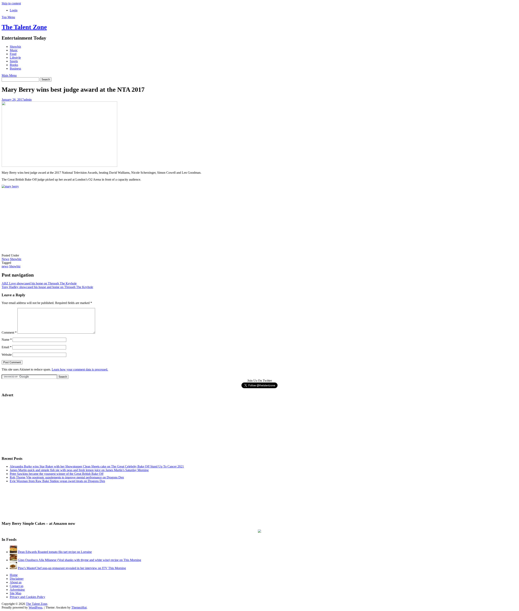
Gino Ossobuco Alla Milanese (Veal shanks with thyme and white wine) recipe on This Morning (79, 560)
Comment (9, 332)
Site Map (15, 593)
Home (14, 575)
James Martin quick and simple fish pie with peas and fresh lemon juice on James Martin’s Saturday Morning (79, 470)
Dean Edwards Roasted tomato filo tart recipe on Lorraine (55, 552)
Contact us (16, 586)
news (5, 266)
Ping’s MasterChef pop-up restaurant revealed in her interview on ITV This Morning (72, 568)
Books (14, 65)
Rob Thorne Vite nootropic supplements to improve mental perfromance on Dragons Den (67, 477)
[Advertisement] (32, 224)
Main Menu (9, 75)
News (5, 259)
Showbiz (15, 46)
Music (14, 50)
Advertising (17, 589)
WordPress (35, 607)
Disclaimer (17, 578)
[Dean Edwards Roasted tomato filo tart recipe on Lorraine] (13, 552)
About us (15, 582)
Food (13, 54)
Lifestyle (15, 57)
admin (28, 99)
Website (7, 354)
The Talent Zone (24, 27)
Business (15, 68)
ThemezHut (79, 607)
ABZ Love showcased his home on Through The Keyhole (39, 283)
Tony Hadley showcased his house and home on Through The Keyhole (47, 287)
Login (13, 10)
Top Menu (8, 17)
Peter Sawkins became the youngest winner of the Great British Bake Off (56, 473)
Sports (14, 61)
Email (7, 347)
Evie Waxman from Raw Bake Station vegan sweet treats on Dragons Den (57, 481)
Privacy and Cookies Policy (27, 597)
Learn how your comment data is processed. (80, 369)
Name (7, 339)
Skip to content (11, 3)
